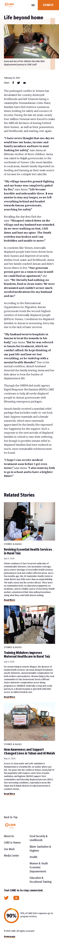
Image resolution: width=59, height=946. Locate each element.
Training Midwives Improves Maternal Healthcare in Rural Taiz (27, 655)
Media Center (11, 855)
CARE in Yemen (12, 842)
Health (33, 857)
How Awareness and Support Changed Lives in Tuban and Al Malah (29, 751)
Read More (9, 600)
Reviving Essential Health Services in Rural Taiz (28, 551)
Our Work (9, 849)
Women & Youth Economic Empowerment (39, 867)
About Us (9, 836)
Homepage (9, 936)
